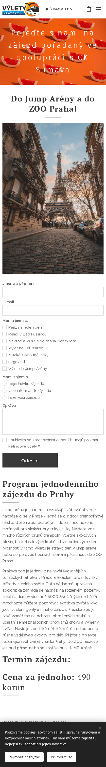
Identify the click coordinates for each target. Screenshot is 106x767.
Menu (99, 9)
